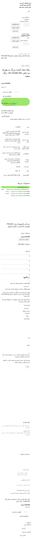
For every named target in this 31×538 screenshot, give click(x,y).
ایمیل (28, 345)
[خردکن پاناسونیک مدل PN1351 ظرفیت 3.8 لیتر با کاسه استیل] (15, 204)
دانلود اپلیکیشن (15, 24)
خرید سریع (15, 31)
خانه (29, 53)
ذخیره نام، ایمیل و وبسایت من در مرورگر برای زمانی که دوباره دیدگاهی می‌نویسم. (16, 355)
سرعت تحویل (26, 311)
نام (29, 338)
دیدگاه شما (26, 318)
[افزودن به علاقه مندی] (19, 221)
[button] (24, 239)
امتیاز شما (26, 305)
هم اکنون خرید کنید (7, 96)
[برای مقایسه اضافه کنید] (28, 221)
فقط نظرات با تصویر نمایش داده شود (20, 283)
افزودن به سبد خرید (7, 92)
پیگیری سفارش (15, 27)
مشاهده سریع (24, 221)
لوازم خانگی (23, 53)
